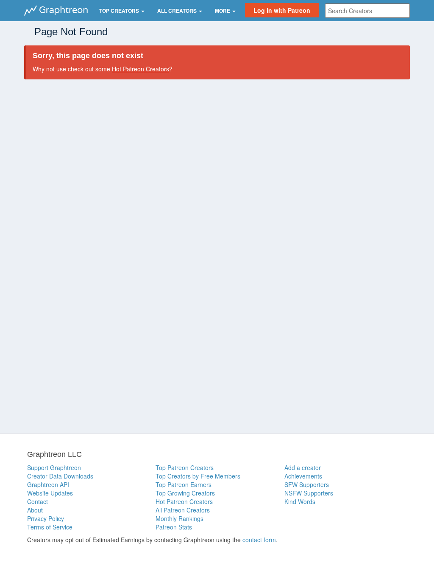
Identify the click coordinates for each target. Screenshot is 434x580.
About (35, 510)
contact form (259, 539)
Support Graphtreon (54, 467)
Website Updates (50, 493)
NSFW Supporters (308, 493)
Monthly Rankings (179, 518)
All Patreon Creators (183, 510)
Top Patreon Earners (183, 484)
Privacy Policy (45, 518)
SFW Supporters (306, 484)
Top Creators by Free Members (198, 476)
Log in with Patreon (281, 10)
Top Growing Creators (185, 493)
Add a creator (302, 467)
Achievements (303, 476)
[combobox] (367, 10)
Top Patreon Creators (185, 467)
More (223, 10)
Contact (37, 501)
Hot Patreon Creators (140, 69)
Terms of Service (49, 527)
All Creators (177, 10)
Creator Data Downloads (60, 476)
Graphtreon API (48, 484)
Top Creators (119, 10)
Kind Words (299, 501)
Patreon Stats (174, 527)
